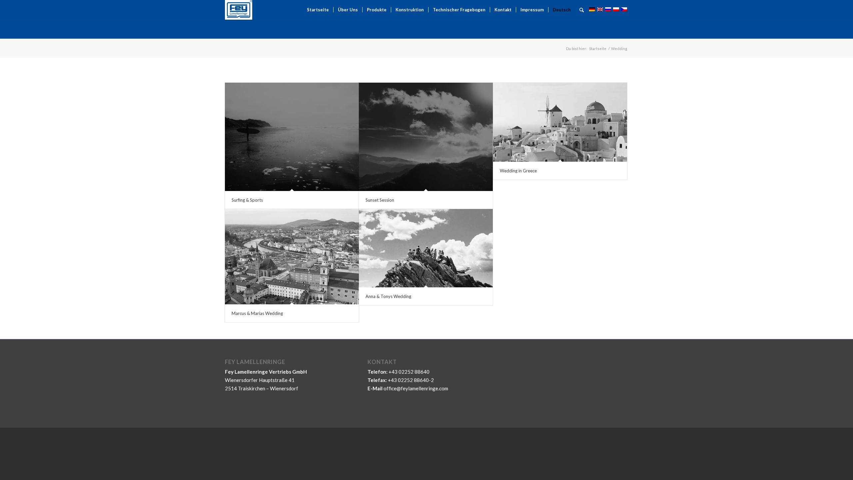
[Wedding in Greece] (560, 122)
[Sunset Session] (426, 137)
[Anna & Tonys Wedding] (426, 248)
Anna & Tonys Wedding (388, 296)
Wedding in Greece (518, 170)
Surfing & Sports (247, 200)
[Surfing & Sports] (292, 137)
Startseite (597, 48)
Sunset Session (380, 200)
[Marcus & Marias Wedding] (292, 256)
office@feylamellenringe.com (416, 388)
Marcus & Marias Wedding (257, 313)
